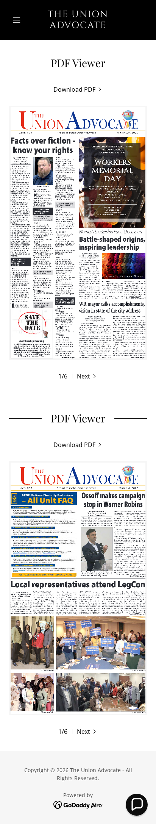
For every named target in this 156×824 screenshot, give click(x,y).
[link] (78, 20)
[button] (19, 20)
